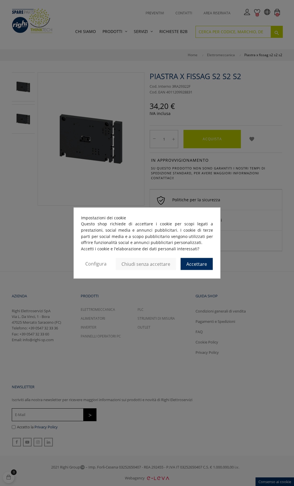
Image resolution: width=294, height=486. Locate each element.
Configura (96, 263)
